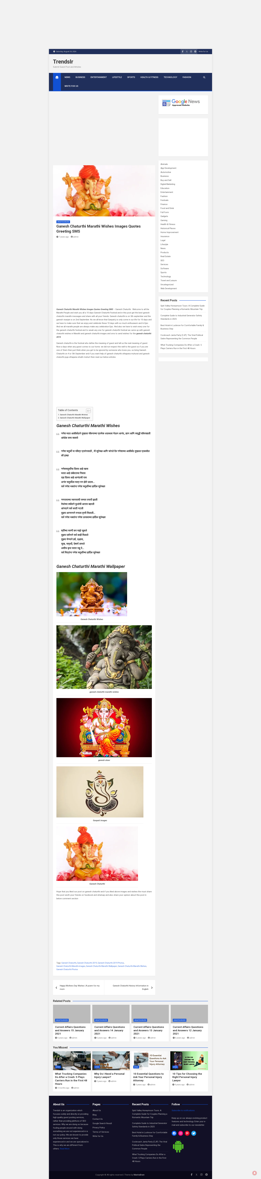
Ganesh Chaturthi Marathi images (70, 966)
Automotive (166, 172)
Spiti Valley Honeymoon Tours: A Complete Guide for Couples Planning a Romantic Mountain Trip (149, 1114)
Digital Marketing (168, 184)
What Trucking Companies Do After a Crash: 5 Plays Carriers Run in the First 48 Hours (71, 1078)
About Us (97, 1110)
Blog (95, 1115)
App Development (168, 168)
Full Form (165, 212)
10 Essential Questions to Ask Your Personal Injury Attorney (148, 1077)
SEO (162, 260)
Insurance (165, 236)
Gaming (164, 220)
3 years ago (101, 1081)
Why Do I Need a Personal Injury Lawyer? (109, 1075)
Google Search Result (102, 1123)
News (67, 77)
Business (80, 77)
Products (165, 252)
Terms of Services (101, 1132)
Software (165, 268)
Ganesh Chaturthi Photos (67, 969)
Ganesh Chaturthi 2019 (87, 963)
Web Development (169, 288)
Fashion (187, 77)
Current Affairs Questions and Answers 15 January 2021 (70, 1030)
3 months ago (63, 1088)
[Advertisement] (104, 130)
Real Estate (166, 256)
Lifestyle (117, 77)
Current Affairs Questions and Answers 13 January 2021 (148, 1030)
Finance (164, 204)
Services (164, 264)
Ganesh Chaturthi (68, 963)
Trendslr (63, 61)
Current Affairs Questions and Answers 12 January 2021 (188, 1030)
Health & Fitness (149, 77)
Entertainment (99, 77)
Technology (170, 77)
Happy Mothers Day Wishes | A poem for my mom (80, 987)
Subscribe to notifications (183, 1110)
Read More (64, 1148)
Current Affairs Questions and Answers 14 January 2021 (109, 1030)
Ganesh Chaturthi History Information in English (130, 987)
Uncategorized (63, 222)
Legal (163, 240)
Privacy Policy (99, 1127)
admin (76, 237)
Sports (131, 77)
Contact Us (98, 1119)
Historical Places (168, 228)
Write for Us (203, 51)
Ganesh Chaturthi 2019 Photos (111, 963)
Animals (164, 164)
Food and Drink (167, 208)
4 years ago (180, 1085)
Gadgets (164, 216)
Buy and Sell (166, 180)
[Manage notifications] (254, 1173)
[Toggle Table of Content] (87, 410)
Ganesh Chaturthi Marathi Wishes (74, 414)
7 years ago (64, 237)
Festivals (164, 200)
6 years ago (62, 1038)
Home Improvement (169, 232)
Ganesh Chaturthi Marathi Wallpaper (75, 418)
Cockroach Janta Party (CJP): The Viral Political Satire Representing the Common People (149, 1145)
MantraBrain (139, 1175)
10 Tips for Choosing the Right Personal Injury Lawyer (187, 1077)
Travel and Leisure (169, 280)
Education (165, 188)
